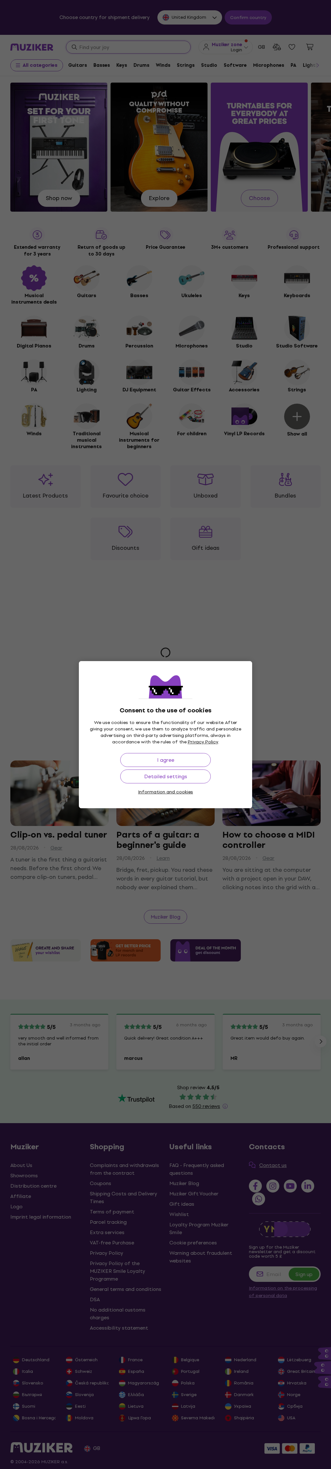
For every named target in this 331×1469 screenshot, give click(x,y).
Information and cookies (165, 792)
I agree (165, 760)
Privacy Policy (203, 742)
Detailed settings (165, 776)
